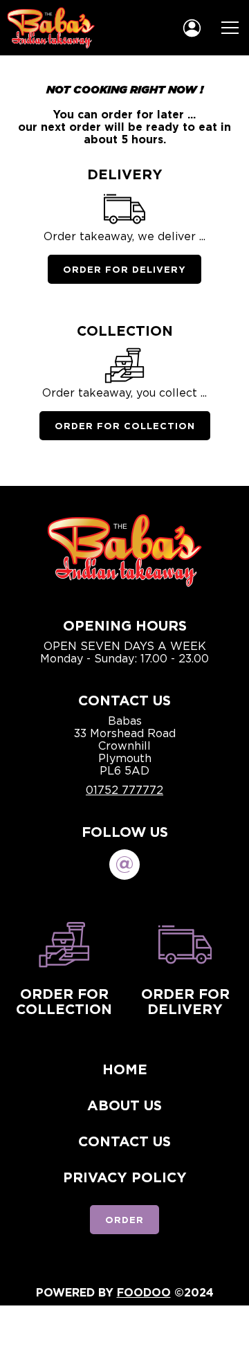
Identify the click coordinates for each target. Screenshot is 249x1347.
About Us (124, 1104)
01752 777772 (124, 790)
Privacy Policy (125, 1176)
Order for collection (64, 1001)
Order (124, 1219)
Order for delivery (185, 1001)
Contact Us (124, 1140)
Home (124, 1068)
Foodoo (144, 1292)
